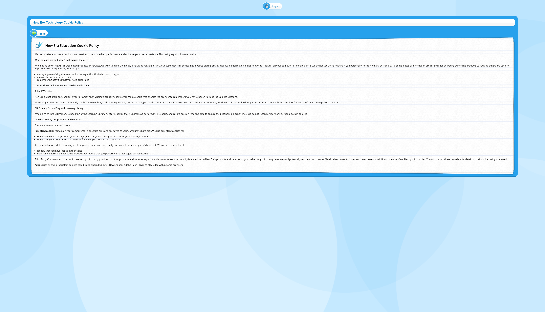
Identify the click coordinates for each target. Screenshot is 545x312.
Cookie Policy (259, 179)
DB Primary (297, 179)
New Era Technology (283, 179)
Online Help (248, 179)
